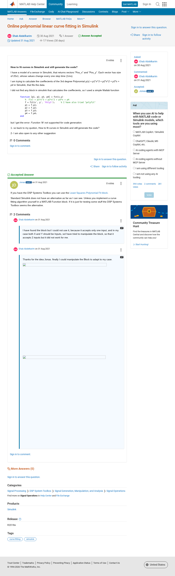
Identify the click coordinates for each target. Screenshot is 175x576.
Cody (51, 11)
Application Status (81, 563)
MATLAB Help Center (32, 4)
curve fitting (15, 539)
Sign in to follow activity (114, 166)
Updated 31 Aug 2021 (22, 40)
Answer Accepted (91, 35)
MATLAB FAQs (64, 19)
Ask (21, 19)
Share (136, 34)
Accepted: (139, 86)
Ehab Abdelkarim (22, 35)
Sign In (147, 4)
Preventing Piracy (61, 563)
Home (10, 19)
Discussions (88, 11)
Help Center (46, 495)
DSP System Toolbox (40, 491)
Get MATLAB (130, 4)
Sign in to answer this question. (149, 27)
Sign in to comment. (20, 146)
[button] (157, 4)
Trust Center (13, 563)
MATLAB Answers (17, 11)
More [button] (135, 11)
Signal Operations (115, 491)
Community (56, 4)
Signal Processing (16, 491)
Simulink (11, 509)
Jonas (22, 182)
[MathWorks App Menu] (164, 4)
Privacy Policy (43, 563)
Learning (72, 4)
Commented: (140, 72)
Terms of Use (99, 563)
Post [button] (124, 11)
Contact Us (114, 563)
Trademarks (28, 563)
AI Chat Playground (68, 11)
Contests (103, 11)
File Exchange (37, 11)
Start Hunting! (142, 244)
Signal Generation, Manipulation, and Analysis (79, 491)
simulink (30, 539)
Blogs (115, 11)
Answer (33, 19)
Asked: (137, 57)
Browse (47, 19)
